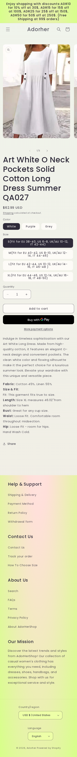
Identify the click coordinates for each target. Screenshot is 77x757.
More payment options (38, 329)
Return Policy (17, 513)
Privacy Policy (18, 618)
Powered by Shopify (49, 748)
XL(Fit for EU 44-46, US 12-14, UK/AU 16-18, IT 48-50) (38, 276)
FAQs (11, 600)
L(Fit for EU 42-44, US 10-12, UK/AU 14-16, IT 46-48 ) (38, 265)
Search (13, 591)
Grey (49, 226)
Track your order (20, 556)
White (11, 226)
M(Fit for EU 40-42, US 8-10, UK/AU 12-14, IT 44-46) (38, 254)
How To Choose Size (23, 565)
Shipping (8, 212)
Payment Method (21, 504)
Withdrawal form (20, 522)
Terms (12, 609)
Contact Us (16, 547)
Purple (31, 226)
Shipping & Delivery (22, 495)
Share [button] (12, 444)
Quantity (8, 287)
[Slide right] (47, 150)
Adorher (31, 748)
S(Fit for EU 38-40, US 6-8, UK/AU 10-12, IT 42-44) (38, 243)
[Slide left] (29, 150)
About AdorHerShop (22, 627)
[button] (8, 29)
